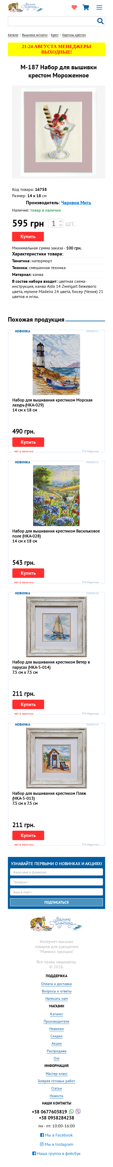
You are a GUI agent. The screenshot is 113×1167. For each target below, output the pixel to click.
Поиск (101, 21)
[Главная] (26, 6)
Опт (57, 1058)
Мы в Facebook (58, 1135)
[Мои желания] (74, 7)
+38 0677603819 (50, 1112)
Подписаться (56, 902)
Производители (56, 1021)
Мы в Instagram (58, 1144)
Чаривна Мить (76, 203)
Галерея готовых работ (56, 1081)
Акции (57, 1043)
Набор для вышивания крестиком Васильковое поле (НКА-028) (56, 533)
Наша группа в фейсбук (58, 1153)
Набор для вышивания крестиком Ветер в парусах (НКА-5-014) (51, 664)
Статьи (56, 1088)
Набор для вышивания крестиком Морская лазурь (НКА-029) (52, 402)
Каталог (56, 1014)
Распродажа (56, 1051)
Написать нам (56, 998)
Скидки (56, 1036)
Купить (27, 236)
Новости (56, 1095)
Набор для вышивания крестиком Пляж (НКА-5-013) (49, 796)
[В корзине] (85, 7)
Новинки (56, 1028)
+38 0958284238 (56, 1118)
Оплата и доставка (56, 983)
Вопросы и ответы (56, 991)
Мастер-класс (57, 1073)
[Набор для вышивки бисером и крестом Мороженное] (58, 132)
